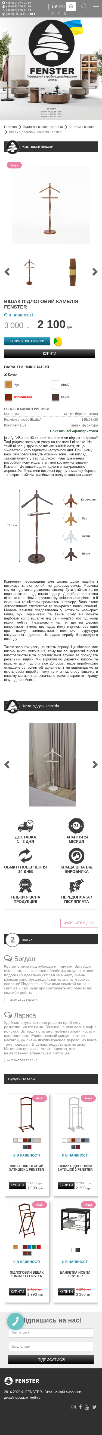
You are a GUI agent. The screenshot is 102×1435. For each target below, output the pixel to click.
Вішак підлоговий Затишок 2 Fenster (75, 1168)
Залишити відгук (79, 923)
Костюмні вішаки (81, 127)
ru (62, 6)
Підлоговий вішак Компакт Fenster (27, 1274)
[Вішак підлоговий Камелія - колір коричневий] (30, 272)
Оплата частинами (27, 341)
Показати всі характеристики (74, 431)
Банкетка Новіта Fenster (75, 1274)
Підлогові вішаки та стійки (43, 127)
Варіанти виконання (26, 367)
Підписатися (51, 1359)
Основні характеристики (26, 409)
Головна (10, 127)
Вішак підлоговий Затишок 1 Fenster (26, 1168)
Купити (49, 353)
